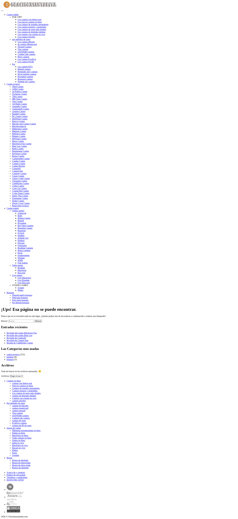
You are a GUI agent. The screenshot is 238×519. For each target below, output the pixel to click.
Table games (17, 265)
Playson (21, 243)
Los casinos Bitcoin (26, 42)
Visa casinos (23, 49)
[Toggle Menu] (2, 10)
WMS (20, 260)
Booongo (22, 230)
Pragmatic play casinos (27, 71)
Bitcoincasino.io (19, 126)
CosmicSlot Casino (20, 191)
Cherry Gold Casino (21, 178)
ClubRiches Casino (20, 183)
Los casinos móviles (26, 37)
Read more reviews (20, 206)
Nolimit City (23, 238)
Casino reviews (13, 84)
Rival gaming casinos (27, 74)
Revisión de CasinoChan (17, 340)
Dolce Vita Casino (20, 196)
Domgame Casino (20, 198)
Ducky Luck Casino (21, 203)
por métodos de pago (21, 39)
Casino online (13, 14)
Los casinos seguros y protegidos (32, 27)
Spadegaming (23, 255)
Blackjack (22, 270)
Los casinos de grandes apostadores (33, 24)
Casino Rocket (18, 166)
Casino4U (16, 168)
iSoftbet (21, 235)
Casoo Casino (18, 176)
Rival (20, 253)
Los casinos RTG (25, 67)
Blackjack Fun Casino (21, 144)
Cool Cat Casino (19, 188)
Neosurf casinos (25, 47)
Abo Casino (17, 101)
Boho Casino (18, 148)
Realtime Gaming (25, 248)
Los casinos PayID (26, 62)
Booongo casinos (25, 79)
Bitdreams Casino (20, 129)
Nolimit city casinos (26, 81)
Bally (20, 216)
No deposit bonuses (20, 302)
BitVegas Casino (19, 139)
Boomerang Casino (20, 151)
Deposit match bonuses (22, 295)
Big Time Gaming (25, 225)
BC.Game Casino (20, 116)
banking (10, 357)
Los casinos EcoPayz (27, 59)
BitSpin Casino (18, 134)
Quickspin (22, 245)
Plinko (20, 290)
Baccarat (21, 273)
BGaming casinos (25, 76)
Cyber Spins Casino (20, 193)
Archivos (5, 376)
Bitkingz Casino (19, 131)
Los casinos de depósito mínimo (31, 32)
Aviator (21, 288)
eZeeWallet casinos (26, 52)
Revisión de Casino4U (16, 338)
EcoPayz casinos (19, 423)
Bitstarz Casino (18, 136)
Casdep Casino (18, 161)
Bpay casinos (23, 57)
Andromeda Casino (20, 109)
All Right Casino (19, 104)
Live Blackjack (24, 278)
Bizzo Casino (18, 141)
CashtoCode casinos (26, 54)
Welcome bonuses (20, 297)
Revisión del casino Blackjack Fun (22, 333)
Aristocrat (22, 213)
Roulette (21, 268)
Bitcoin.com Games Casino (24, 124)
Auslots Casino (18, 111)
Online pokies (18, 211)
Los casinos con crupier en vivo (31, 34)
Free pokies (23, 263)
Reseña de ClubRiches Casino (20, 343)
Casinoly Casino (19, 173)
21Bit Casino (18, 89)
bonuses (10, 359)
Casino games (13, 208)
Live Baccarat (24, 283)
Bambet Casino (18, 114)
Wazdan (21, 258)
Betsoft (21, 220)
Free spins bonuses (20, 300)
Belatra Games (24, 218)
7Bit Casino (17, 96)
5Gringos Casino (19, 94)
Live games (17, 275)
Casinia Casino (18, 163)
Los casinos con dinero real (29, 19)
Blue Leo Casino (19, 146)
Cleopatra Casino (19, 181)
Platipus (21, 240)
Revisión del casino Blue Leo (19, 335)
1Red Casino (17, 86)
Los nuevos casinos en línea (30, 22)
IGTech (21, 233)
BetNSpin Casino (19, 119)
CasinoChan (17, 171)
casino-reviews (13, 354)
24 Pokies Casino (19, 91)
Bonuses (10, 293)
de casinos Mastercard (27, 44)
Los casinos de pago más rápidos (32, 29)
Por (13, 64)
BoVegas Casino (19, 153)
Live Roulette (23, 280)
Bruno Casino (18, 156)
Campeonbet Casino (21, 158)
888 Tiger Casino (19, 99)
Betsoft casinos (24, 69)
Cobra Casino (18, 186)
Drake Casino (18, 201)
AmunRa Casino (19, 106)
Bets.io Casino (18, 121)
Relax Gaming (24, 250)
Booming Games (25, 228)
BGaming (22, 223)
